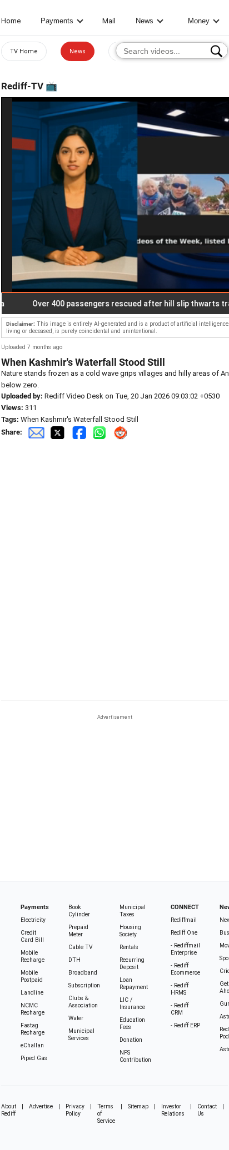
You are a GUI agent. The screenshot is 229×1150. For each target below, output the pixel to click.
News (144, 21)
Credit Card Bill (32, 936)
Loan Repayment (134, 983)
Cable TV (80, 947)
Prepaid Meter (78, 931)
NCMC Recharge (32, 1009)
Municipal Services (81, 1034)
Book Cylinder (79, 911)
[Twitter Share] (58, 432)
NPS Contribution (135, 1056)
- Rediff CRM (179, 1009)
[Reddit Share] (121, 432)
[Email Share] (36, 432)
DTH (74, 960)
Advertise (41, 1106)
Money (199, 21)
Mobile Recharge (32, 956)
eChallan (32, 1045)
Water (75, 1018)
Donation (131, 1039)
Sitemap (138, 1106)
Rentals (129, 947)
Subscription (84, 985)
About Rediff (8, 1110)
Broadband (82, 972)
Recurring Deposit (132, 963)
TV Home (24, 51)
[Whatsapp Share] (101, 432)
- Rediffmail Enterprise (185, 949)
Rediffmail (184, 920)
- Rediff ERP (185, 1025)
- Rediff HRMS (179, 989)
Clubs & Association (83, 1002)
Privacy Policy (75, 1110)
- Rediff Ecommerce (185, 969)
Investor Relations (173, 1110)
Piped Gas (34, 1058)
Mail (109, 21)
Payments (57, 21)
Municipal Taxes (133, 911)
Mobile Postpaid (32, 976)
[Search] (216, 51)
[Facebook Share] (80, 432)
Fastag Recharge (32, 1029)
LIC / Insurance (132, 1003)
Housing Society (130, 931)
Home (11, 21)
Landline (32, 992)
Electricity (33, 920)
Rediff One (184, 932)
